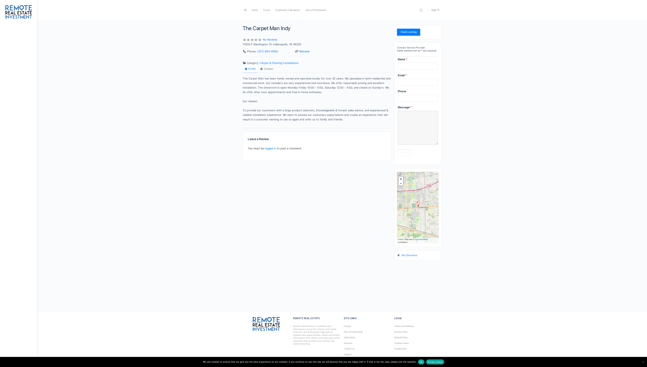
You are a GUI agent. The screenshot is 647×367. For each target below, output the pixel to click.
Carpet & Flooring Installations (279, 63)
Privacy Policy (401, 332)
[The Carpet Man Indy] (418, 204)
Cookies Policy (401, 343)
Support (348, 354)
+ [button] (401, 179)
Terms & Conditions (404, 326)
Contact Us (349, 348)
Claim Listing (408, 32)
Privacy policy (435, 362)
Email (402, 75)
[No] (642, 362)
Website (304, 51)
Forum (266, 10)
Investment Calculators (287, 10)
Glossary (348, 343)
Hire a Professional (315, 10)
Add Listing (349, 337)
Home (255, 10)
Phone (402, 91)
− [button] (401, 183)
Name (402, 59)
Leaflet (400, 239)
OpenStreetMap (421, 239)
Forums (347, 326)
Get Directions (409, 255)
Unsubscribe (400, 348)
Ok (421, 362)
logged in (270, 148)
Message (405, 107)
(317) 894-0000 (267, 51)
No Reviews (270, 39)
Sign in (435, 10)
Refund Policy (401, 337)
